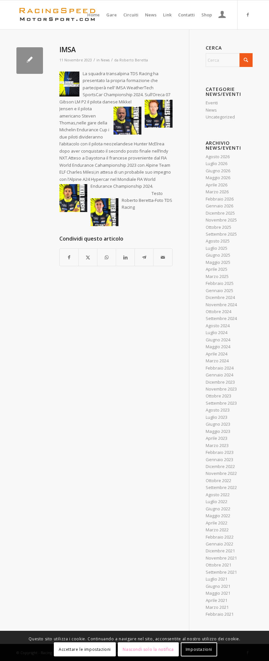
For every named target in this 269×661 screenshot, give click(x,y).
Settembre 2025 (221, 234)
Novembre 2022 (221, 473)
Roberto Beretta (133, 60)
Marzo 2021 (217, 607)
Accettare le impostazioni (85, 649)
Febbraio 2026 (220, 199)
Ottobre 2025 (218, 227)
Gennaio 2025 (219, 290)
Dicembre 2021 (220, 551)
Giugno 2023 (218, 424)
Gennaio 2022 (219, 544)
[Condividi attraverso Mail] (163, 257)
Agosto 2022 (218, 495)
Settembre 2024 (221, 318)
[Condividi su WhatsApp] (106, 257)
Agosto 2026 (218, 157)
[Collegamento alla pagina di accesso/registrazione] (222, 15)
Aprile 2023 (216, 438)
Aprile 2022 (216, 523)
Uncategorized (220, 117)
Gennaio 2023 (219, 459)
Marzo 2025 (217, 276)
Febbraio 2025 (220, 283)
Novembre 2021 (221, 558)
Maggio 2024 (218, 347)
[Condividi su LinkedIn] (125, 257)
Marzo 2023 (217, 445)
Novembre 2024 (221, 305)
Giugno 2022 (218, 509)
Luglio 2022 (216, 501)
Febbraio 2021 (220, 614)
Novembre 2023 (221, 389)
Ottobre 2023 (218, 396)
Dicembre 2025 (220, 213)
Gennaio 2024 (219, 375)
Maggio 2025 (218, 262)
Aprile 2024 (216, 354)
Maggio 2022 (218, 516)
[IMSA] (29, 60)
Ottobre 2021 (218, 565)
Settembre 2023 (221, 403)
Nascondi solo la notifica (148, 649)
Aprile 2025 (216, 269)
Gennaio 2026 (219, 206)
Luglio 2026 (216, 163)
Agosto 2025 (218, 241)
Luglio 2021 (216, 579)
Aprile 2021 (216, 600)
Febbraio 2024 (220, 368)
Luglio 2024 (216, 332)
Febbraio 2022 (220, 537)
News (105, 60)
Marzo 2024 (217, 361)
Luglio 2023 (216, 417)
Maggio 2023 (218, 431)
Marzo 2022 (217, 530)
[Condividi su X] (88, 257)
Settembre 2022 (221, 487)
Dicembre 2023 (220, 382)
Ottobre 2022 (218, 480)
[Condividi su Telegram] (144, 257)
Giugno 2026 (218, 171)
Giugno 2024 (218, 340)
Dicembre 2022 (220, 466)
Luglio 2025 (216, 248)
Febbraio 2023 (220, 452)
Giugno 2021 (218, 586)
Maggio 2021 (218, 593)
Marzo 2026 (217, 192)
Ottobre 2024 (218, 311)
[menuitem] (93, 14)
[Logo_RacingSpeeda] (57, 14)
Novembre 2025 (221, 220)
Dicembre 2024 (220, 297)
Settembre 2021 (221, 572)
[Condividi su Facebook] (69, 257)
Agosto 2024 (218, 326)
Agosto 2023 (218, 410)
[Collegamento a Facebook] (248, 14)
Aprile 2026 (216, 185)
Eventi (212, 103)
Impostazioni (199, 649)
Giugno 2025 (218, 255)
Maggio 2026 (218, 178)
